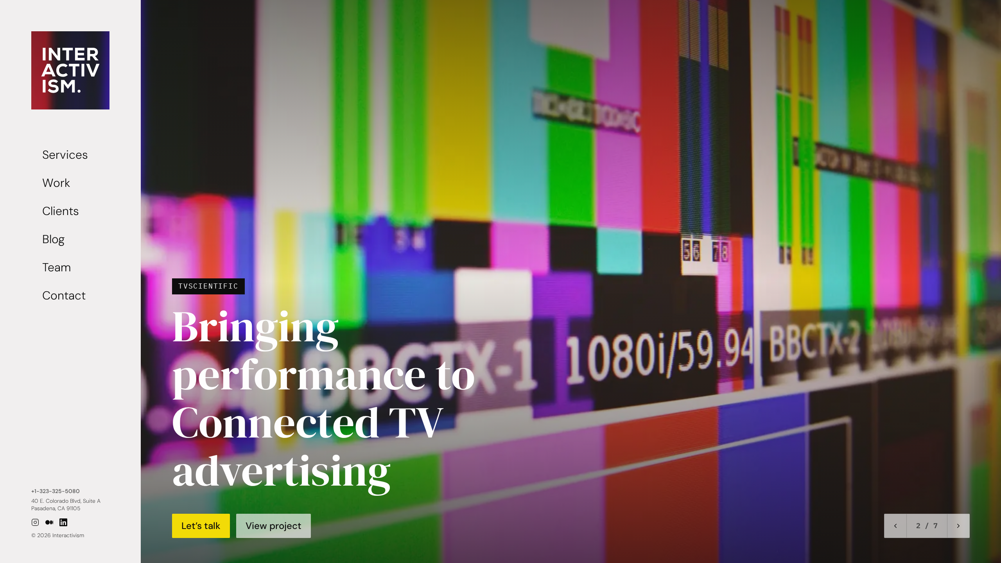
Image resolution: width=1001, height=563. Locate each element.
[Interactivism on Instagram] (35, 522)
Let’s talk (201, 526)
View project (273, 526)
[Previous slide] (895, 526)
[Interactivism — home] (70, 70)
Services (65, 154)
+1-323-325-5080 (55, 491)
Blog (53, 239)
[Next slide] (958, 526)
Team (56, 267)
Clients (60, 211)
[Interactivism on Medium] (49, 522)
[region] (500, 281)
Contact (64, 295)
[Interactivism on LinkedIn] (63, 522)
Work (56, 182)
